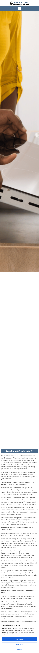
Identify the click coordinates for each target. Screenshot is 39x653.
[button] (19, 8)
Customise (19, 644)
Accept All (19, 639)
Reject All (19, 649)
